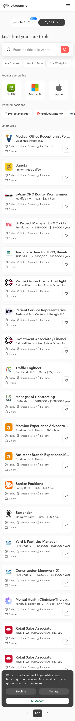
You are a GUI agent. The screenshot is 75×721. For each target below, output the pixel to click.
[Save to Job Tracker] (66, 149)
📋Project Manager (17, 113)
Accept (39, 700)
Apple (59, 94)
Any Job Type (34, 63)
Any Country (11, 63)
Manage (54, 691)
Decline (21, 691)
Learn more (35, 683)
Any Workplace (59, 63)
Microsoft (35, 94)
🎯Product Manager (50, 113)
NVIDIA (11, 94)
